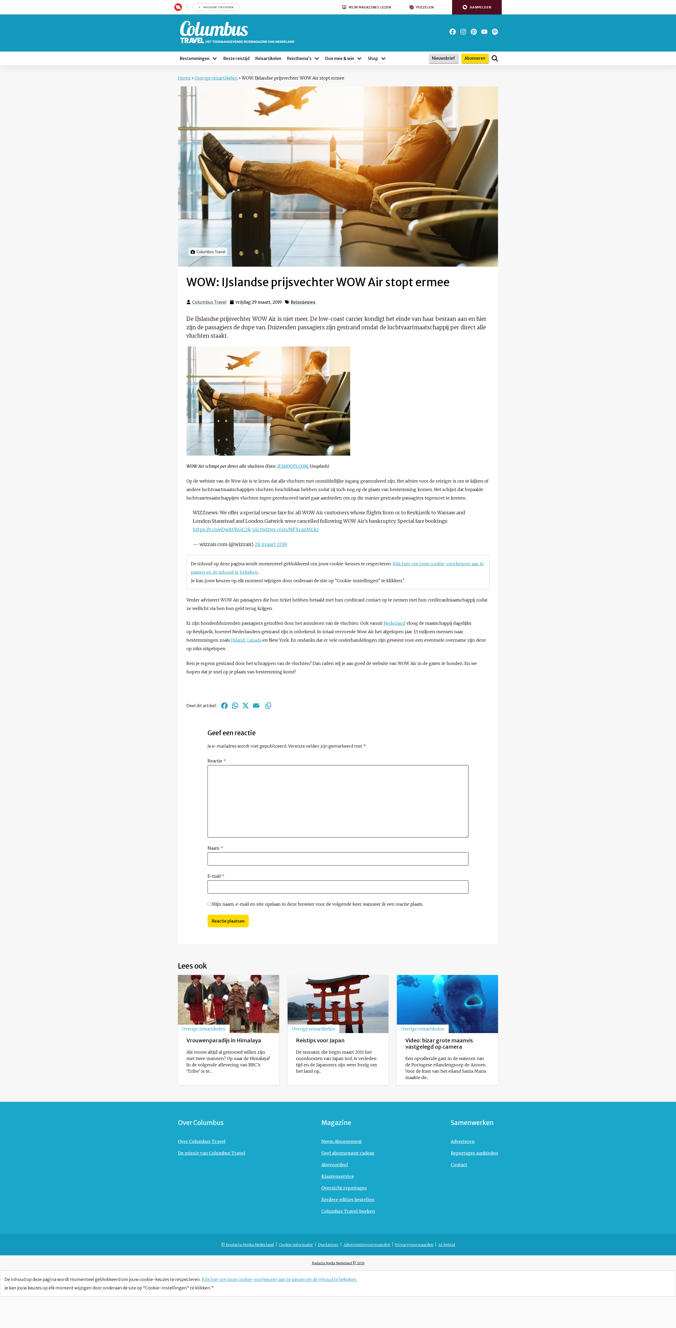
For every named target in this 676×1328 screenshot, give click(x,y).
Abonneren (474, 58)
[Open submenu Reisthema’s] (317, 58)
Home (184, 78)
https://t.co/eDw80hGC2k (222, 529)
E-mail (216, 876)
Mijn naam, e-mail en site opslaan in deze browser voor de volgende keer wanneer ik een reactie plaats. (317, 904)
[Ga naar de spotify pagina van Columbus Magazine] (495, 32)
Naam (215, 848)
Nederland (394, 623)
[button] (477, 7)
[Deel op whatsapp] (235, 705)
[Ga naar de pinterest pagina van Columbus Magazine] (474, 32)
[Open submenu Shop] (383, 58)
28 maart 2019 (271, 544)
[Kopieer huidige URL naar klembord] (268, 705)
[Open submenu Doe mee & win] (359, 58)
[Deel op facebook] (224, 705)
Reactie (217, 761)
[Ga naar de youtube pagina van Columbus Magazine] (484, 32)
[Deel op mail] (256, 705)
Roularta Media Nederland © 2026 (338, 1263)
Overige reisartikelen (216, 78)
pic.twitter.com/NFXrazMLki (285, 529)
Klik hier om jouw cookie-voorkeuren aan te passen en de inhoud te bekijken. (279, 1279)
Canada (254, 640)
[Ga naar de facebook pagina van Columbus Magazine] (452, 32)
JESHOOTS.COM (292, 466)
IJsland (238, 640)
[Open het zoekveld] (495, 58)
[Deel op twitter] (245, 705)
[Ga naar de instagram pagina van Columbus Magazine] (463, 32)
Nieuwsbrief (443, 58)
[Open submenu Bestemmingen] (214, 58)
